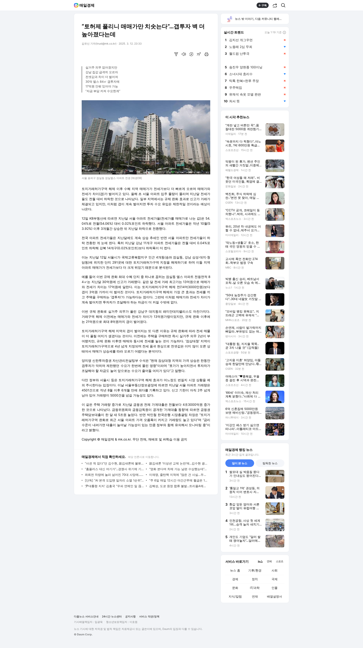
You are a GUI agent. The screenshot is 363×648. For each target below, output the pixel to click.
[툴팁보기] (284, 32)
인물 (274, 588)
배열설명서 (274, 596)
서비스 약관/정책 (149, 616)
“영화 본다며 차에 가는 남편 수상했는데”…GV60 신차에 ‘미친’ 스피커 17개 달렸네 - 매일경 (178, 469)
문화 (235, 588)
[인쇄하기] (206, 54)
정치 (255, 579)
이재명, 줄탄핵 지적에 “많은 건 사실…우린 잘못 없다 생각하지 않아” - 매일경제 (178, 475)
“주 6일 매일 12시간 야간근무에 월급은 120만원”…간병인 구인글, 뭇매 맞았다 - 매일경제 (178, 480)
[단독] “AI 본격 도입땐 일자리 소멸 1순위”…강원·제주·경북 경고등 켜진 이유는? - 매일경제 (114, 480)
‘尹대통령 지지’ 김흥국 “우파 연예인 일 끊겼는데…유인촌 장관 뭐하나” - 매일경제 (114, 486)
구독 (264, 5)
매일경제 (87, 5)
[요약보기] (176, 54)
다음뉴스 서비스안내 (86, 616)
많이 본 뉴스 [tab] (239, 463)
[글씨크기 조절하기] (199, 54)
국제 (274, 579)
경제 (235, 579)
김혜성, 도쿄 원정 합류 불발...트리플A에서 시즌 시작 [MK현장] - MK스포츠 (178, 486)
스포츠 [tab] (279, 561)
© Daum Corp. (83, 634)
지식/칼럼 (235, 596)
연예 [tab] (269, 561)
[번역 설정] (191, 54)
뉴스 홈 (235, 570)
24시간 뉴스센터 (112, 616)
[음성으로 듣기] (184, 54)
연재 (255, 596)
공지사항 (130, 616)
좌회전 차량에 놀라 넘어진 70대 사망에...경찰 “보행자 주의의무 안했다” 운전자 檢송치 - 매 (114, 475)
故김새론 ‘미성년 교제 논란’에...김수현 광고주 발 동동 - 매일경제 (178, 463)
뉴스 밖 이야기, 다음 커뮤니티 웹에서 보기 (262, 19)
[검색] (284, 5)
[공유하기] (274, 5)
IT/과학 (255, 588)
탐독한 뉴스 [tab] (270, 463)
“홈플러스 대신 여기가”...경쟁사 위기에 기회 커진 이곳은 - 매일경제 (114, 469)
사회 (274, 570)
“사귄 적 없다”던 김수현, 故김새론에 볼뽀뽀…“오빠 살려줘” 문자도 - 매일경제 (114, 463)
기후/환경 (254, 570)
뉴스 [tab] (260, 561)
